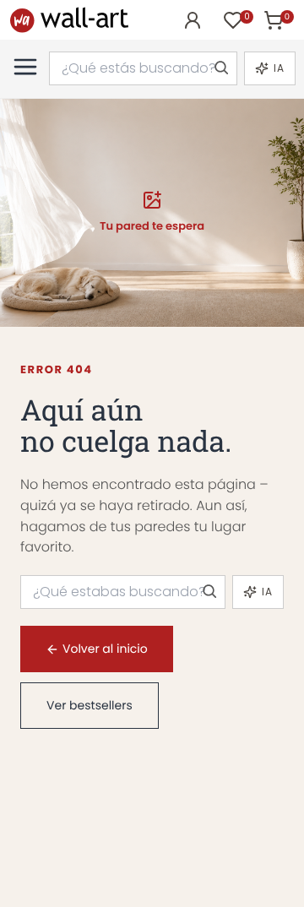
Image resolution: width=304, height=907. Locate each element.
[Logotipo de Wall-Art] (69, 20)
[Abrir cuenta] (192, 20)
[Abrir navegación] (25, 67)
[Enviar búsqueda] (220, 68)
